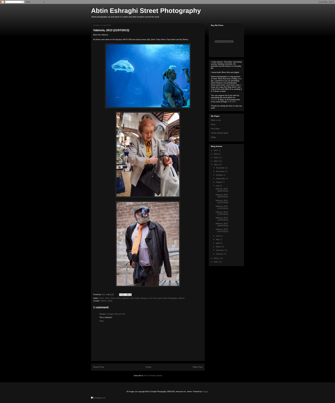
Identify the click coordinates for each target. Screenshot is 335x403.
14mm (107, 298)
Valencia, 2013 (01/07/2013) (222, 230)
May (218, 239)
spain (159, 298)
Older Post (198, 367)
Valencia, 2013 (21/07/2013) (222, 201)
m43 (131, 298)
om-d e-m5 (152, 298)
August (219, 182)
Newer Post (98, 367)
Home (148, 367)
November (220, 171)
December (220, 168)
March (219, 247)
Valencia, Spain (106, 301)
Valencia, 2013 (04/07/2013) (222, 224)
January (219, 254)
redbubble (231, 102)
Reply (101, 321)
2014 (216, 161)
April (218, 243)
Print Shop (215, 129)
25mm (113, 298)
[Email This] (120, 294)
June (218, 236)
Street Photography (170, 298)
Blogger (205, 392)
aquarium (125, 298)
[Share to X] (125, 294)
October (219, 175)
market (137, 298)
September (221, 178)
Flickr (213, 124)
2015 (216, 158)
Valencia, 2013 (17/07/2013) (222, 207)
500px (213, 137)
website (214, 99)
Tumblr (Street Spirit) (219, 133)
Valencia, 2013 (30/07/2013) (222, 190)
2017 (216, 150)
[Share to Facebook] (128, 294)
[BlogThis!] (123, 294)
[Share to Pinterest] (130, 294)
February (220, 250)
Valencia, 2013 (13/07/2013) (222, 213)
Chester (102, 314)
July (218, 186)
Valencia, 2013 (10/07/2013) (222, 219)
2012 (216, 258)
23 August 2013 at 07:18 (115, 314)
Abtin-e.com (216, 120)
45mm (118, 298)
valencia (181, 298)
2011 (216, 262)
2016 (216, 154)
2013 (216, 165)
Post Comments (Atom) (153, 376)
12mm (101, 298)
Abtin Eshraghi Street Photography (146, 10)
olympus (144, 298)
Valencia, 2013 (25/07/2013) (222, 196)
